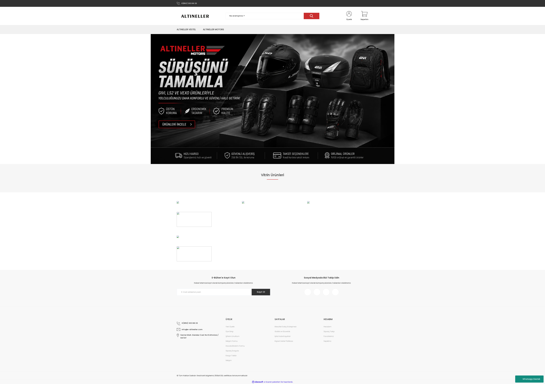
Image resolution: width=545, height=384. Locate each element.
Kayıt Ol (261, 292)
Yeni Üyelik (230, 326)
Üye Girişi (229, 331)
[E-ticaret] (272, 382)
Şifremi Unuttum (232, 336)
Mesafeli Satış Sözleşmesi (285, 326)
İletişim (229, 360)
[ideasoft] (257, 382)
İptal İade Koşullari (283, 336)
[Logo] (196, 16)
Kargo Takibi (231, 355)
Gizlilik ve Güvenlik (282, 331)
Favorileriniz (329, 336)
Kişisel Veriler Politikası (284, 341)
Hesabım (327, 326)
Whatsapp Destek (531, 379)
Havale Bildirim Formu (235, 346)
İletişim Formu (232, 341)
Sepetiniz (327, 341)
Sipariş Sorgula (232, 351)
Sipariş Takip (329, 331)
